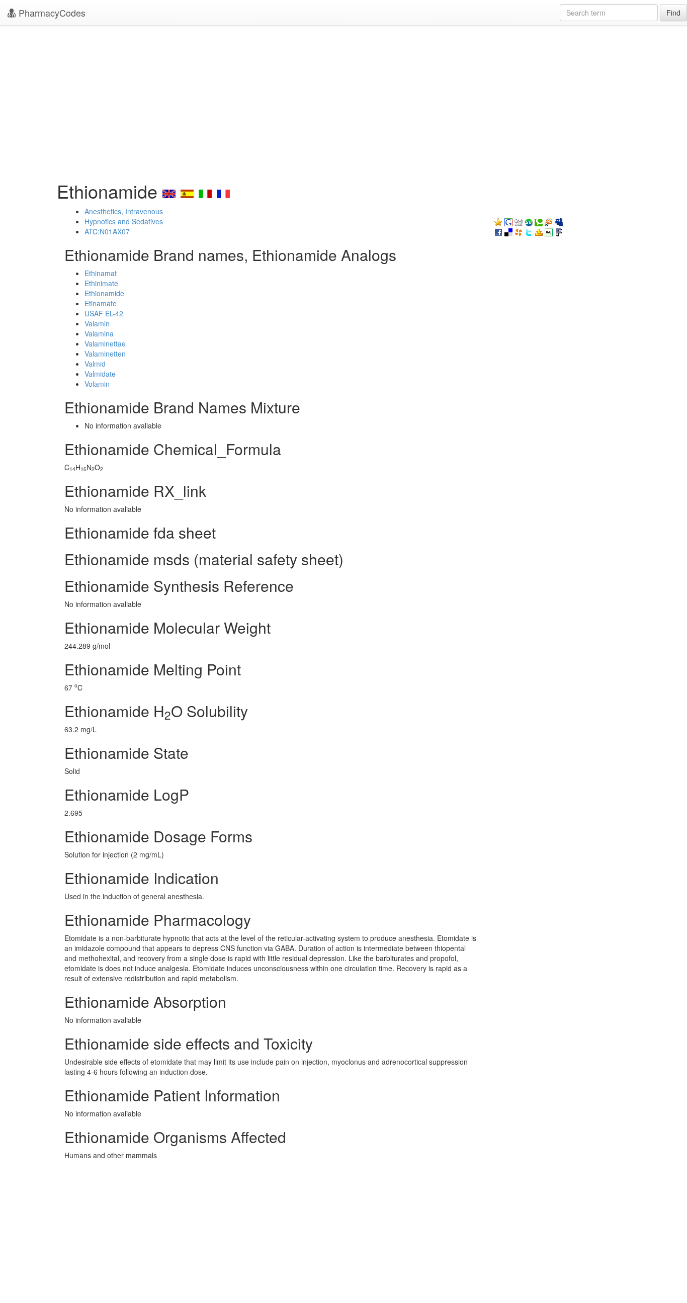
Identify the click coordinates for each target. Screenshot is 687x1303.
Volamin (97, 384)
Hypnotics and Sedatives (123, 221)
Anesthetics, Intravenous (123, 211)
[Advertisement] (343, 100)
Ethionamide (104, 293)
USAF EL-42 (103, 313)
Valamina (99, 333)
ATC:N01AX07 (107, 231)
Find (673, 13)
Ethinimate (101, 283)
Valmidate (100, 374)
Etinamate (100, 303)
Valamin (97, 323)
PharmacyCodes (50, 12)
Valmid (95, 364)
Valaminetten (105, 354)
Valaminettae (105, 343)
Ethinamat (100, 273)
